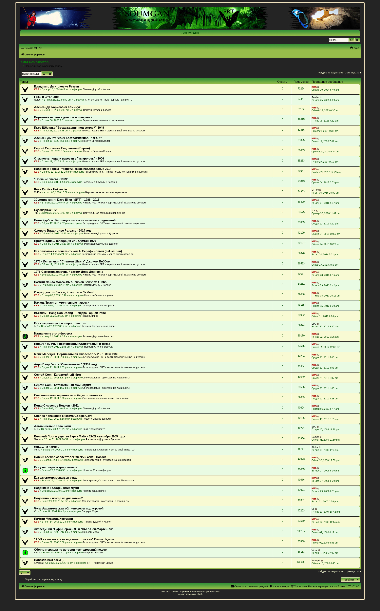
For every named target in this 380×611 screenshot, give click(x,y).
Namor (37, 439)
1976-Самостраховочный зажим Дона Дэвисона (68, 271)
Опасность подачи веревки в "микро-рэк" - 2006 (69, 158)
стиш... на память (46, 446)
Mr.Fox (37, 192)
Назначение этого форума (53, 333)
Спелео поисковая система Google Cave (63, 415)
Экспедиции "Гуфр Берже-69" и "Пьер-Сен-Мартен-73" (73, 529)
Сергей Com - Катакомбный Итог (57, 374)
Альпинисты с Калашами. (53, 426)
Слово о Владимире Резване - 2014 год (62, 230)
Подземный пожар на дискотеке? (58, 498)
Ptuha (37, 449)
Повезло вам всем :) (49, 560)
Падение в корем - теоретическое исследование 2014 (72, 168)
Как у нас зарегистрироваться (55, 467)
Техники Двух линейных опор (98, 326)
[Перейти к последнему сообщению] (318, 87)
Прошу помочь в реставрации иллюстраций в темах (72, 343)
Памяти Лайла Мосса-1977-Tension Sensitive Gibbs (70, 282)
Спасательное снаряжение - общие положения (68, 395)
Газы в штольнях (46, 96)
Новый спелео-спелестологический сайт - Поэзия (70, 457)
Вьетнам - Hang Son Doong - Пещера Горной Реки (70, 313)
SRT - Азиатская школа (100, 563)
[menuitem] (38, 48)
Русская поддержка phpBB (190, 594)
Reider (37, 99)
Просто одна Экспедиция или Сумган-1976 (65, 240)
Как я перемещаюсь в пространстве (60, 323)
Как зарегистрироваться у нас (55, 477)
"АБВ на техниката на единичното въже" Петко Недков (74, 539)
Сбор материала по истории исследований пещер (70, 549)
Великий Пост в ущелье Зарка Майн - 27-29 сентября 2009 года (79, 436)
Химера (38, 563)
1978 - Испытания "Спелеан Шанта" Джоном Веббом (72, 261)
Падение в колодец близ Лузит (56, 487)
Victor (37, 552)
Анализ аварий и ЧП (94, 490)
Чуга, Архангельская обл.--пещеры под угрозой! (69, 508)
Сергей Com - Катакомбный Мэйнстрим (62, 385)
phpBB (183, 591)
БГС (36, 326)
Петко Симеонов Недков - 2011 (56, 405)
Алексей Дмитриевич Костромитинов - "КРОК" (68, 138)
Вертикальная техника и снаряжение (103, 120)
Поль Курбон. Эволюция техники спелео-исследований (75, 220)
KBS (36, 89)
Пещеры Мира (90, 316)
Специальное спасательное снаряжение (105, 398)
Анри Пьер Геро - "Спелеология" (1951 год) (65, 364)
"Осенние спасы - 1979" (51, 179)
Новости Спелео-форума (98, 295)
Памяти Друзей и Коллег (97, 89)
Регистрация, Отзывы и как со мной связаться (108, 254)
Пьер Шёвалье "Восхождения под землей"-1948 (69, 127)
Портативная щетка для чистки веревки (63, 117)
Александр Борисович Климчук (57, 107)
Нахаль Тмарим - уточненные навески (61, 302)
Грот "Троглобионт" (93, 429)
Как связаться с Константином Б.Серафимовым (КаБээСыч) (78, 251)
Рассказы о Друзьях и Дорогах (100, 182)
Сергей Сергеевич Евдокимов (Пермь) (62, 148)
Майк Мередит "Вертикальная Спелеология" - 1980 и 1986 (76, 354)
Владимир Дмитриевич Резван (56, 86)
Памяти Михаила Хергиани (53, 518)
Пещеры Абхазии (93, 552)
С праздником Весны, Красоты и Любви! (64, 292)
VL (35, 511)
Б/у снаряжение (45, 210)
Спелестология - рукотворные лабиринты (108, 99)
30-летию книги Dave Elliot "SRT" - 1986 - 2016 (66, 199)
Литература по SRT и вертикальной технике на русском (113, 130)
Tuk (36, 213)
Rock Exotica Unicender (50, 189)
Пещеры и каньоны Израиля (99, 305)
